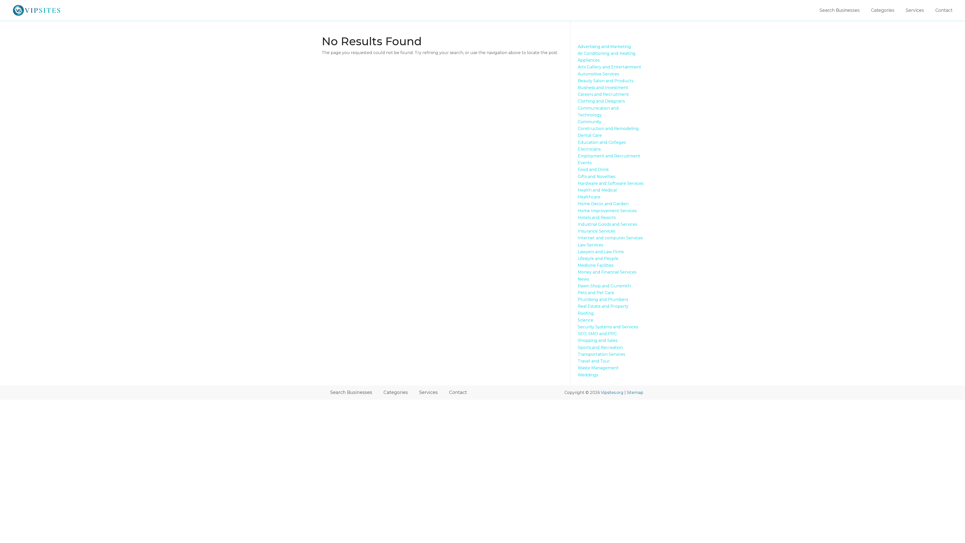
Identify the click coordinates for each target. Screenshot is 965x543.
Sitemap (635, 392)
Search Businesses (839, 10)
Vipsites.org (612, 392)
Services (915, 10)
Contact (943, 10)
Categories (882, 10)
